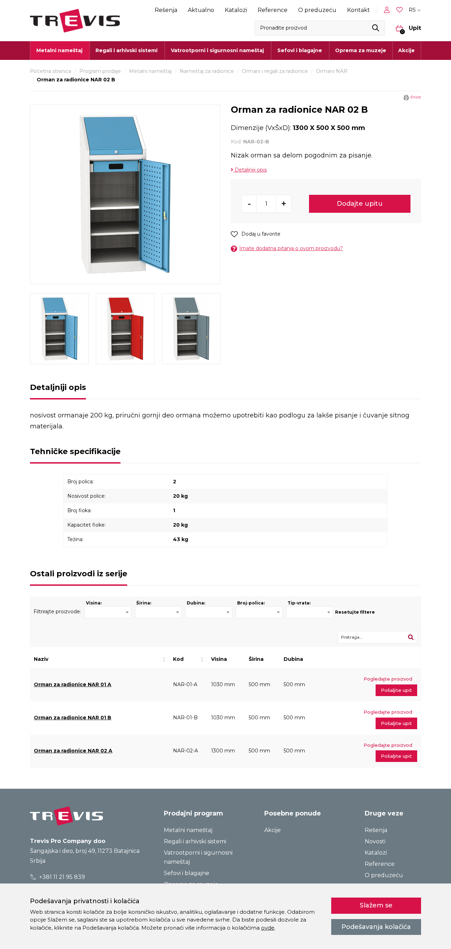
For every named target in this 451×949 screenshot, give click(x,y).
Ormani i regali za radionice (275, 71)
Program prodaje (100, 71)
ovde (267, 927)
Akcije (406, 50)
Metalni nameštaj (150, 71)
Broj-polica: (251, 603)
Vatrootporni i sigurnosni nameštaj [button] (217, 50)
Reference (273, 10)
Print (415, 97)
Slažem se (376, 905)
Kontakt (358, 10)
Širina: (143, 603)
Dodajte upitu (360, 203)
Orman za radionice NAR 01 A (72, 684)
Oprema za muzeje (360, 50)
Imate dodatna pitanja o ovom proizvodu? (291, 248)
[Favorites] (400, 10)
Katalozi (236, 10)
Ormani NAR (331, 71)
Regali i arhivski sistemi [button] (126, 50)
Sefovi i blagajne (186, 873)
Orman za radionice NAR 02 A (73, 751)
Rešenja (166, 10)
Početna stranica (50, 71)
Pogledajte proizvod (388, 679)
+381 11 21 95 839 (61, 877)
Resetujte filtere (355, 612)
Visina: (93, 603)
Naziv (41, 659)
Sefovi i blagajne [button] (299, 50)
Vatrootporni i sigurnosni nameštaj (198, 857)
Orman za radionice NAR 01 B (72, 717)
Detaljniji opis (250, 170)
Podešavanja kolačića (376, 927)
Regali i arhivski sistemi (195, 841)
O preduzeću (317, 10)
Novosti (375, 841)
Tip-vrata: (299, 603)
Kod (178, 659)
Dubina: (196, 603)
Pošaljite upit (396, 690)
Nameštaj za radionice (207, 71)
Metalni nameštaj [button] (59, 50)
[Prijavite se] (388, 10)
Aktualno (201, 10)
